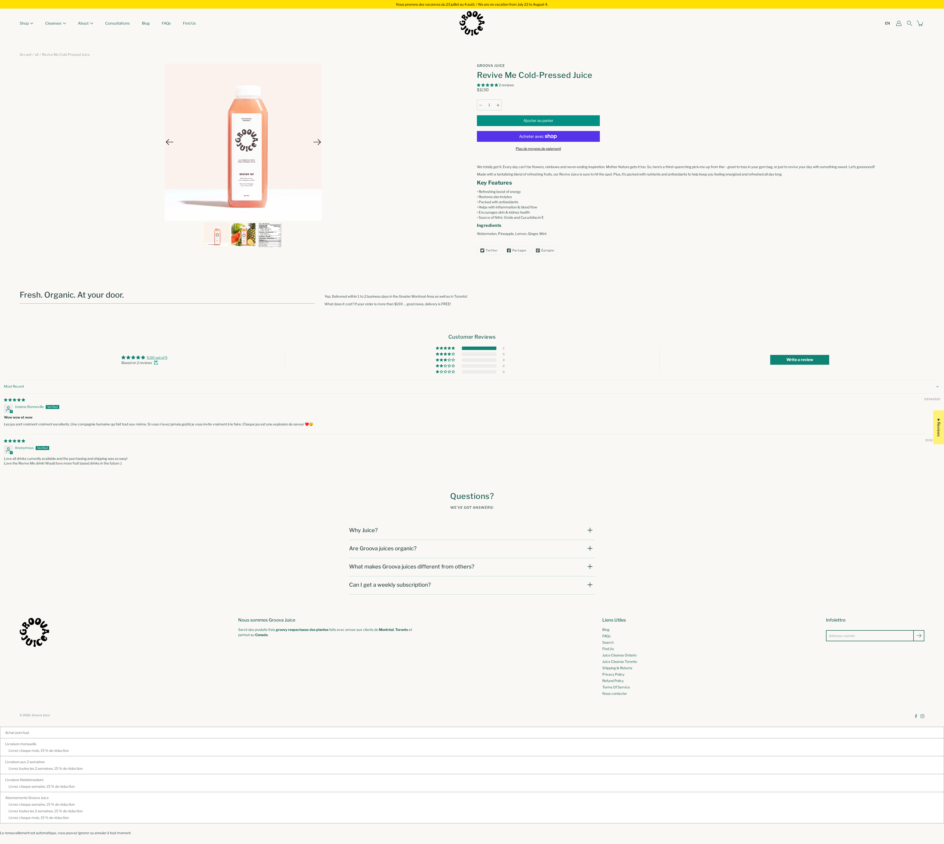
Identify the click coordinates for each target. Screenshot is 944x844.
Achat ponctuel (17, 732)
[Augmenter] (498, 105)
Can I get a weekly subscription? (390, 585)
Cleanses (53, 23)
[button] (488, 85)
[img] (14, 400)
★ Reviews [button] (938, 427)
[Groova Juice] (472, 23)
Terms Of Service (616, 687)
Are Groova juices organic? (383, 548)
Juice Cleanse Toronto (619, 661)
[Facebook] (916, 716)
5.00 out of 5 (157, 357)
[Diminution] (480, 105)
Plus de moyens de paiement (538, 148)
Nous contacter (614, 693)
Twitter (492, 250)
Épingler (548, 250)
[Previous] (170, 142)
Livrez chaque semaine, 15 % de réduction (42, 786)
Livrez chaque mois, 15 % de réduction (39, 750)
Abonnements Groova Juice (27, 798)
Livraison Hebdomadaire (24, 780)
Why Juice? (363, 530)
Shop (24, 23)
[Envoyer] (918, 635)
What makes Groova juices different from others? (411, 566)
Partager (519, 250)
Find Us (189, 23)
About (83, 23)
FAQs (166, 23)
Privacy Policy (613, 674)
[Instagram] (922, 716)
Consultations (117, 23)
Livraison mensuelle (20, 744)
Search (608, 642)
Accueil (25, 54)
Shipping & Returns (617, 668)
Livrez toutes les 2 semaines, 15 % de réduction (46, 768)
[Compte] (899, 23)
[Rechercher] (910, 23)
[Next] (317, 142)
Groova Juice (41, 715)
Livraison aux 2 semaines (25, 762)
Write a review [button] (799, 359)
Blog (146, 23)
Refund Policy (613, 681)
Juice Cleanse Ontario (619, 655)
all (36, 54)
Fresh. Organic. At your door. (72, 295)
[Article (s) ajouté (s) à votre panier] (920, 23)
